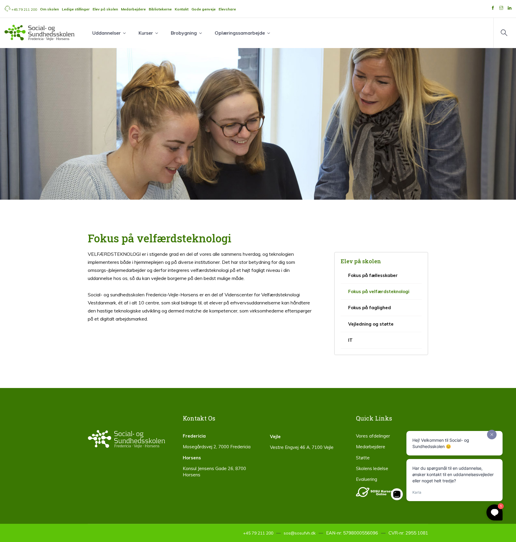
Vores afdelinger (373, 436)
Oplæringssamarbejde (240, 33)
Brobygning (184, 33)
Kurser (146, 33)
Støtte (363, 458)
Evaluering (366, 479)
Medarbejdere (370, 446)
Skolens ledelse (372, 468)
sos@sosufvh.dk (300, 533)
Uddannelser (106, 33)
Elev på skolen (361, 261)
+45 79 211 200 (24, 9)
